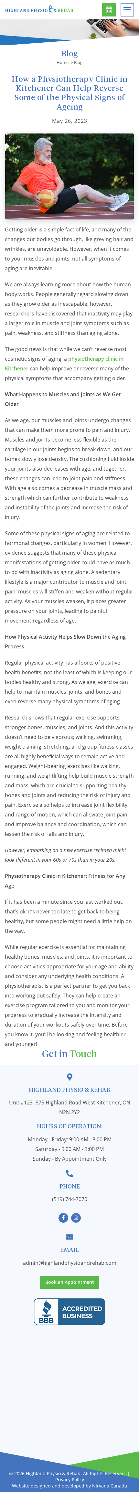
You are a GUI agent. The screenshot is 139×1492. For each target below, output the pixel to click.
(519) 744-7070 (69, 1199)
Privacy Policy (69, 1479)
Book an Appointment (109, 9)
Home (63, 62)
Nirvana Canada (109, 1486)
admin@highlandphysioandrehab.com (69, 1262)
